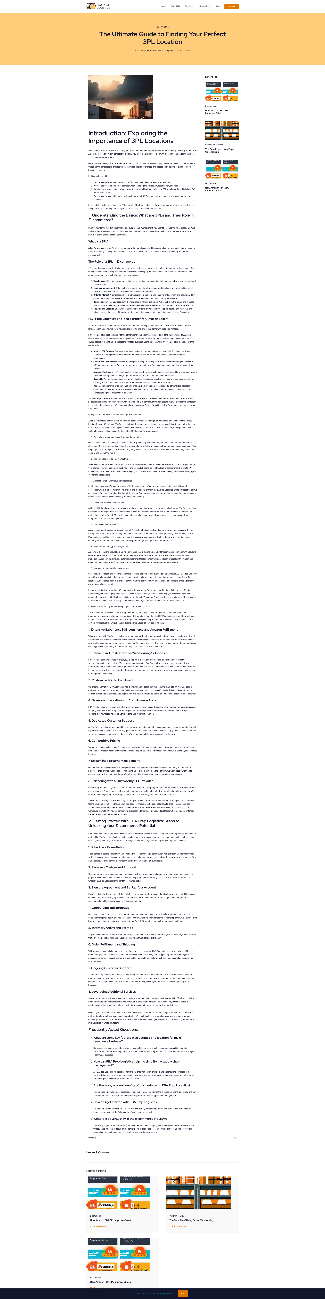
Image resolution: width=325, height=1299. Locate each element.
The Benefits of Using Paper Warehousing (220, 150)
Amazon (174, 329)
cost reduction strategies (134, 1002)
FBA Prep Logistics (96, 335)
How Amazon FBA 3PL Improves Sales (217, 112)
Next (235, 1138)
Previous (92, 1138)
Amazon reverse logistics (157, 767)
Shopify (109, 918)
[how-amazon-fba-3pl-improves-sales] (222, 83)
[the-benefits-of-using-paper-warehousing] (222, 122)
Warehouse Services (214, 144)
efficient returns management (107, 1002)
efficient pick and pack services (102, 694)
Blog (143, 51)
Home (137, 51)
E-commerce (210, 106)
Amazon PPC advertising (160, 1002)
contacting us (142, 861)
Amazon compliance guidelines (179, 958)
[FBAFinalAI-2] (99, 4)
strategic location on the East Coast (139, 663)
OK (182, 1293)
